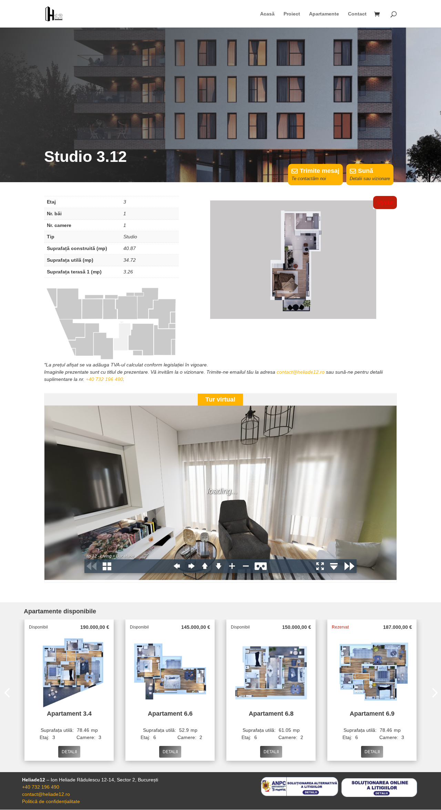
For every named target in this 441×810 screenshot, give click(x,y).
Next (432, 693)
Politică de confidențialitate (51, 801)
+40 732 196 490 (104, 379)
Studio (130, 236)
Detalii (69, 751)
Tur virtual (220, 399)
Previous (8, 693)
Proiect (292, 14)
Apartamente (324, 14)
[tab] (220, 400)
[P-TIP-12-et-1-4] (111, 359)
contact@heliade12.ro (301, 372)
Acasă (267, 14)
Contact (357, 14)
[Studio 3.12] (293, 317)
